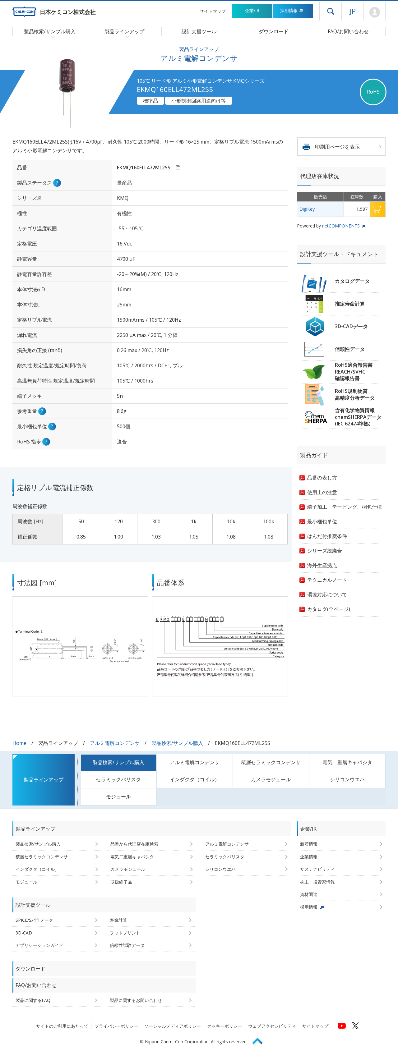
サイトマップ (213, 11)
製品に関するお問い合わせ (136, 1000)
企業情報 (308, 857)
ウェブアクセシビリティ (272, 1026)
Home (19, 743)
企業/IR (252, 10)
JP (353, 11)
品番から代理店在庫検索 (134, 844)
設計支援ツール (199, 31)
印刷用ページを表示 (337, 146)
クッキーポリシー (224, 1026)
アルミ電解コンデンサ (115, 743)
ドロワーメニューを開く (330, 11)
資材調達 (308, 894)
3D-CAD (24, 933)
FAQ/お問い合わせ (348, 31)
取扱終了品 (121, 882)
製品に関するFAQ (33, 1000)
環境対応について (327, 594)
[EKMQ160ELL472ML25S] (178, 167)
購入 (377, 209)
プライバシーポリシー (116, 1026)
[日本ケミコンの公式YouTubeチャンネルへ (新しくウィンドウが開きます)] (342, 1025)
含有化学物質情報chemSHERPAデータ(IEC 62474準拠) (358, 417)
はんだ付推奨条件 (327, 536)
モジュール (118, 796)
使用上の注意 (322, 492)
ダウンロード (274, 31)
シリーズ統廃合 (324, 550)
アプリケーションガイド (39, 945)
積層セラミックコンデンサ (271, 762)
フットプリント (125, 933)
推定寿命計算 (350, 303)
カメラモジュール (271, 779)
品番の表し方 (322, 477)
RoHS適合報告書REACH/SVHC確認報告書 (354, 371)
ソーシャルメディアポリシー (172, 1026)
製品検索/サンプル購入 (177, 743)
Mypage (374, 12)
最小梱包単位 (322, 521)
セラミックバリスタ (118, 779)
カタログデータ (352, 281)
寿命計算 (118, 920)
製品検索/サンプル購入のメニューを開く (51, 36)
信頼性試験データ (127, 945)
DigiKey (307, 209)
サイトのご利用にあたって (62, 1026)
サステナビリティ (317, 869)
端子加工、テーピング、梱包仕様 (344, 506)
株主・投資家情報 (317, 882)
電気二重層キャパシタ (347, 762)
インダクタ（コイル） (195, 779)
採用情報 (289, 10)
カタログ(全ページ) (328, 609)
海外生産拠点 (322, 565)
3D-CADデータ (351, 326)
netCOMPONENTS (341, 226)
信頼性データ (350, 349)
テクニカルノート (327, 579)
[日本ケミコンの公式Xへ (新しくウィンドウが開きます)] (355, 1025)
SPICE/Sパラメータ (34, 920)
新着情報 (308, 844)
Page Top (260, 1040)
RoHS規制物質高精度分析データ (355, 394)
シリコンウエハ (347, 779)
